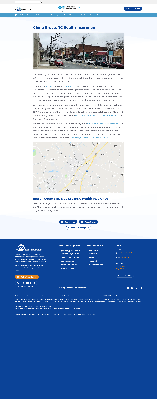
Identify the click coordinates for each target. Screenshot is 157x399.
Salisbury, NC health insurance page (104, 124)
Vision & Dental (69, 15)
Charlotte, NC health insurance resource (89, 137)
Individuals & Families (69, 265)
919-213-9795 (125, 257)
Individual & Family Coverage (47, 15)
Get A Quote (93, 250)
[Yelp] (141, 288)
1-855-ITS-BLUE (126, 253)
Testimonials (94, 257)
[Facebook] (128, 288)
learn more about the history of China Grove (95, 115)
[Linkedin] (132, 288)
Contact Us (94, 15)
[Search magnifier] (41, 2)
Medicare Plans (25, 15)
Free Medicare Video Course (71, 257)
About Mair (93, 261)
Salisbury (49, 86)
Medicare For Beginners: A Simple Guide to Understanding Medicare (70, 252)
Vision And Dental (67, 268)
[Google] (137, 288)
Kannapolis (71, 86)
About (82, 15)
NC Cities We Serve (96, 265)
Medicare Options (67, 261)
